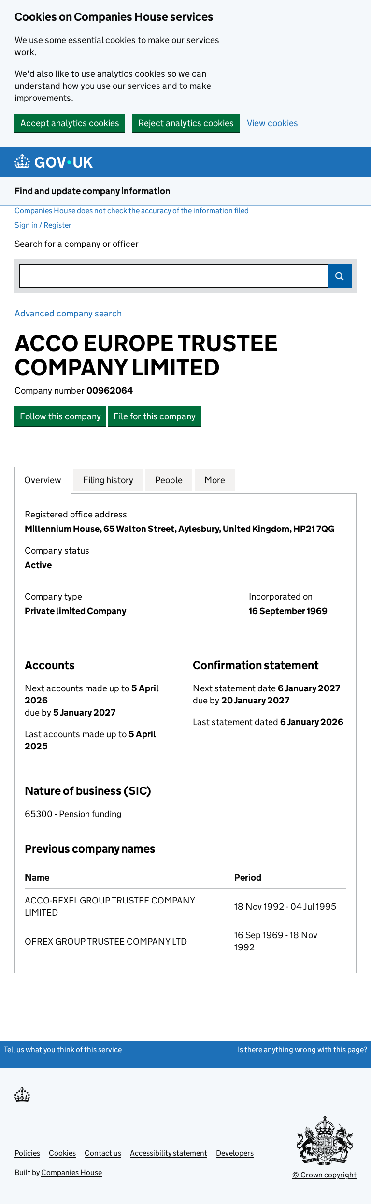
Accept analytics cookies (69, 123)
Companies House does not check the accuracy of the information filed (131, 210)
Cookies (62, 1153)
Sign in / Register (42, 224)
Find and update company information (92, 191)
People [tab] (169, 480)
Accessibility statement (168, 1153)
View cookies (272, 123)
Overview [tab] (42, 480)
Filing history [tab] (108, 480)
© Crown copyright (324, 1174)
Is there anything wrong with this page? (302, 1049)
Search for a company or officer (76, 243)
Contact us (103, 1153)
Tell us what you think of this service (63, 1049)
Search (340, 276)
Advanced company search (68, 313)
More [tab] (214, 480)
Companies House (71, 1172)
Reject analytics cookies (186, 123)
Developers (235, 1153)
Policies (27, 1153)
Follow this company (60, 416)
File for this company (155, 416)
